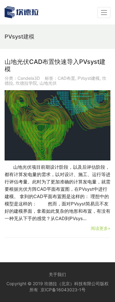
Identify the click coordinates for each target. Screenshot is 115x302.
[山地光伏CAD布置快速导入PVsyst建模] (57, 125)
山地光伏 (48, 83)
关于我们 (57, 274)
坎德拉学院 (26, 83)
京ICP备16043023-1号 (63, 289)
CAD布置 (66, 78)
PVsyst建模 (89, 78)
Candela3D (28, 78)
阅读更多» (100, 228)
